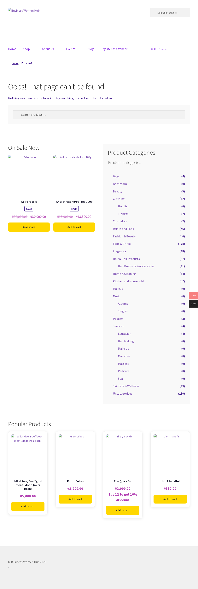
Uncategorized (122, 393)
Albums (123, 303)
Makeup (118, 289)
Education (124, 333)
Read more (28, 227)
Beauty (117, 191)
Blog (90, 49)
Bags (116, 176)
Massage (123, 364)
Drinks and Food (123, 229)
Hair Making (126, 341)
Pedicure (123, 371)
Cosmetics (120, 221)
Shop (26, 49)
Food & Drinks (122, 244)
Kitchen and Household (128, 281)
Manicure (124, 356)
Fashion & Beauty (124, 236)
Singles (123, 311)
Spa (120, 378)
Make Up (123, 348)
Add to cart (74, 227)
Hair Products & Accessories (136, 266)
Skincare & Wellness (126, 386)
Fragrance (119, 251)
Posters (118, 319)
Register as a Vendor (114, 49)
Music (116, 296)
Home (12, 49)
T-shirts (123, 214)
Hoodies (123, 206)
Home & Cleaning (124, 274)
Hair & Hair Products (126, 259)
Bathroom (120, 184)
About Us (48, 49)
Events (70, 49)
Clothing (119, 199)
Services (118, 326)
